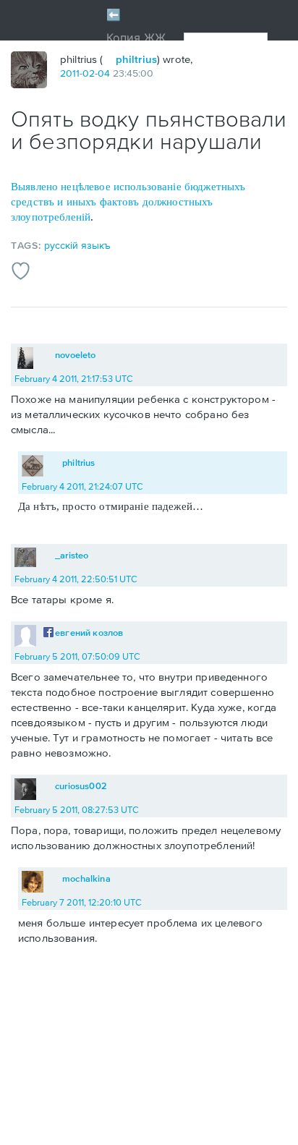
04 (104, 73)
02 (88, 73)
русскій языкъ (77, 245)
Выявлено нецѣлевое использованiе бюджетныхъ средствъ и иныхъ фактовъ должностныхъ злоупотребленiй (128, 202)
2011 (70, 73)
